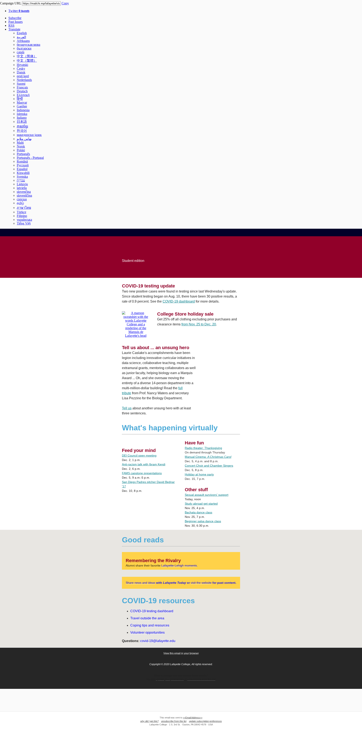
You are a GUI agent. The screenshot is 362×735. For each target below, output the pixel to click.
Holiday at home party (199, 474)
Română (22, 161)
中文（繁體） (27, 60)
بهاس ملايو (24, 139)
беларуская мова (28, 44)
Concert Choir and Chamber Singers (209, 465)
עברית (21, 180)
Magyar (22, 102)
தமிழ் (20, 203)
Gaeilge (22, 106)
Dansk (21, 72)
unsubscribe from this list (173, 721)
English (22, 33)
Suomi (21, 83)
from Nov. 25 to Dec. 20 (198, 324)
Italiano (22, 117)
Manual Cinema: (208, 456)
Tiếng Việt (24, 223)
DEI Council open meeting (139, 455)
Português (23, 154)
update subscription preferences (205, 721)
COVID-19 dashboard (179, 301)
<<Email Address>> (192, 717)
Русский (23, 165)
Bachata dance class (198, 512)
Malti (20, 142)
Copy (65, 3)
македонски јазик (29, 135)
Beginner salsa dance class (203, 521)
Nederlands (24, 80)
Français (22, 87)
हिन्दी (20, 99)
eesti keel (23, 76)
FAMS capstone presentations (142, 473)
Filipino (22, 216)
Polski (21, 150)
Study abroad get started (201, 503)
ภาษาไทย (24, 207)
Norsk (21, 146)
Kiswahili (23, 173)
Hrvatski (22, 65)
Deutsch (22, 91)
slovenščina (24, 195)
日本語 (22, 121)
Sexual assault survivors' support (206, 494)
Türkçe (21, 212)
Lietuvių (22, 184)
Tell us (127, 408)
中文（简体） (27, 56)
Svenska (22, 176)
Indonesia (23, 110)
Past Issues (15, 21)
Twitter (18, 11)
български (24, 48)
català (20, 52)
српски (22, 199)
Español (22, 169)
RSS (11, 25)
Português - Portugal (30, 157)
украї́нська (24, 219)
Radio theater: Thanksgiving (203, 448)
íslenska (22, 114)
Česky (21, 68)
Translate (14, 29)
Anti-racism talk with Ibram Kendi (143, 464)
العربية (21, 37)
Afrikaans (23, 41)
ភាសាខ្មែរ (22, 126)
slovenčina (24, 191)
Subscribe (14, 18)
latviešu (22, 188)
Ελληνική (23, 95)
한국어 (22, 130)
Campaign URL (10, 3)
